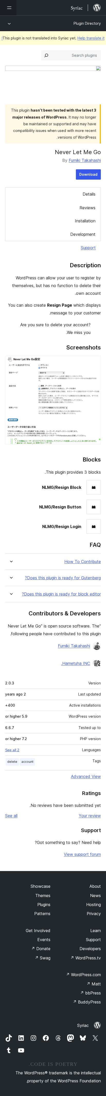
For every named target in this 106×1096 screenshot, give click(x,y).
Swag (42, 957)
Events (43, 939)
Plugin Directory (87, 23)
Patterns (42, 913)
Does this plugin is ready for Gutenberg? (63, 577)
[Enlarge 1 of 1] (93, 362)
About (95, 886)
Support (88, 247)
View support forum (82, 854)
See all (11, 815)
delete (12, 762)
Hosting (93, 904)
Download (88, 174)
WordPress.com (83, 974)
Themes (42, 895)
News (95, 895)
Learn (95, 930)
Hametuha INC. (75, 663)
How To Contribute (82, 561)
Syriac (83, 1025)
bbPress (90, 992)
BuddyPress (87, 1002)
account (27, 762)
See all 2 (12, 750)
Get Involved (38, 930)
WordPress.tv (85, 957)
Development (82, 234)
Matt (93, 983)
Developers (90, 948)
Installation (85, 220)
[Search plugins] (46, 55)
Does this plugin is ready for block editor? (61, 594)
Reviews (87, 207)
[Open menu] (8, 7)
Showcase (40, 886)
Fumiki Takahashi (85, 160)
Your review (90, 815)
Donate (40, 948)
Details (89, 194)
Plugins (43, 904)
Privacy (94, 913)
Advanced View (86, 776)
